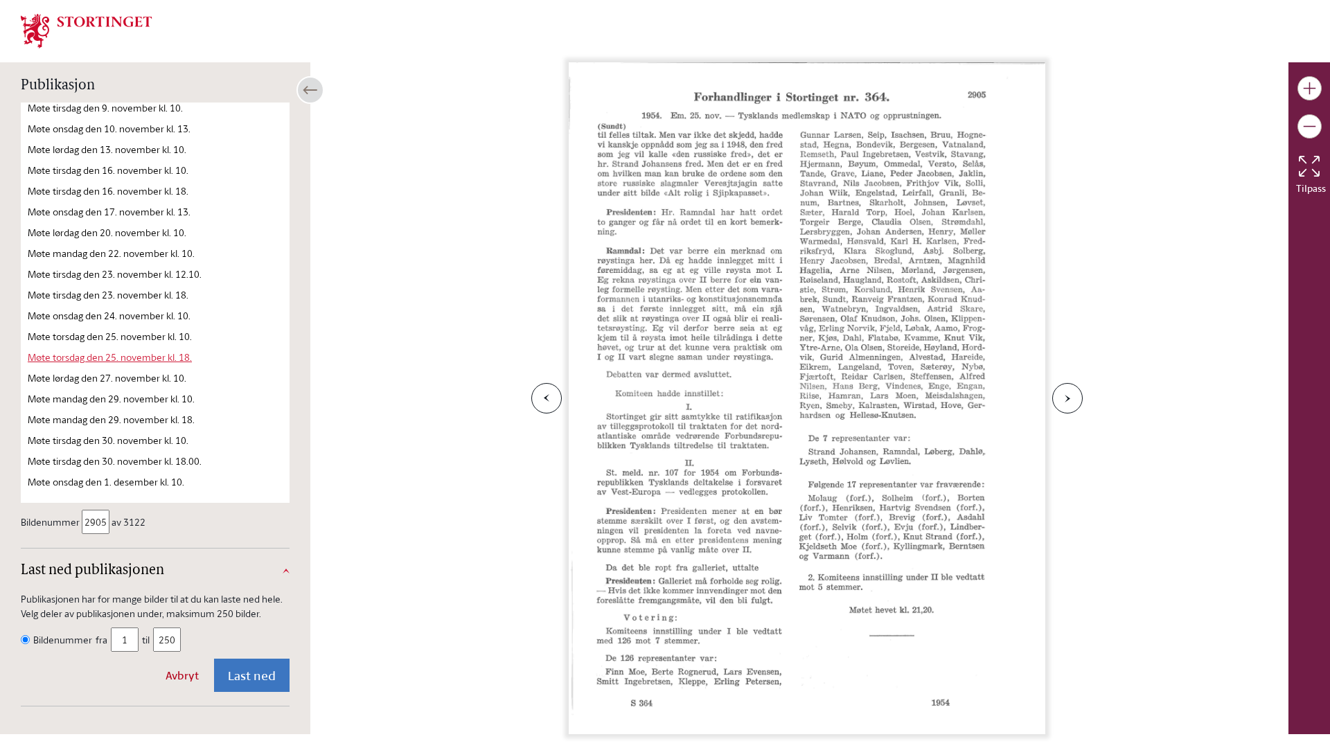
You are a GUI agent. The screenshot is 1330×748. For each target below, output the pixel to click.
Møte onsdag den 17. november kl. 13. (109, 211)
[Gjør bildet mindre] (1309, 126)
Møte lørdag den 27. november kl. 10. (107, 377)
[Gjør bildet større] (1309, 88)
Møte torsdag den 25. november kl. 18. (110, 357)
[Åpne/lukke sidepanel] (310, 90)
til (146, 639)
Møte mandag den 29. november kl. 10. (111, 398)
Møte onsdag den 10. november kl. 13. (109, 128)
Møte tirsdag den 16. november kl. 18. (108, 190)
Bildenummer (50, 521)
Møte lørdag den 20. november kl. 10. (107, 232)
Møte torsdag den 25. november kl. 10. (110, 336)
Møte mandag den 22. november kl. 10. (111, 253)
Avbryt (182, 675)
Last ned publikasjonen (92, 571)
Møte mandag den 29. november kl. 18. (111, 419)
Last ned (252, 675)
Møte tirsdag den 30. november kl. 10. (108, 440)
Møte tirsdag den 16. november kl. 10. (108, 170)
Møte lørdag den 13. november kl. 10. (107, 149)
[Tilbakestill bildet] (1309, 166)
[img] (86, 29)
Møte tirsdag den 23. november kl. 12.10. (115, 273)
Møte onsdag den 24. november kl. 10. (109, 315)
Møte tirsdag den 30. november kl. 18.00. (115, 460)
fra (101, 639)
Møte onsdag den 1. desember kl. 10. (106, 481)
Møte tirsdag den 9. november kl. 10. (105, 107)
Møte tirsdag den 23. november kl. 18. (108, 294)
